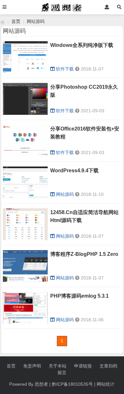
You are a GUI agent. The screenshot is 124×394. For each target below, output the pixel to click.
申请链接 (83, 365)
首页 (15, 21)
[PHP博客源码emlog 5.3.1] (25, 322)
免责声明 (32, 365)
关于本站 (57, 365)
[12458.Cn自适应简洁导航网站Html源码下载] (25, 238)
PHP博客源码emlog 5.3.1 (79, 296)
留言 (62, 372)
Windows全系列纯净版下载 (81, 45)
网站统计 (105, 384)
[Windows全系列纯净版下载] (25, 71)
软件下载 (65, 68)
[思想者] (2, 22)
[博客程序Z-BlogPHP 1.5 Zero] (25, 280)
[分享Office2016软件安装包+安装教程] (25, 155)
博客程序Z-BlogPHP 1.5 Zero (84, 254)
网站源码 (65, 194)
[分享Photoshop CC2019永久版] (25, 113)
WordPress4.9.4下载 (74, 170)
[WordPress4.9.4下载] (25, 196)
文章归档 (108, 365)
